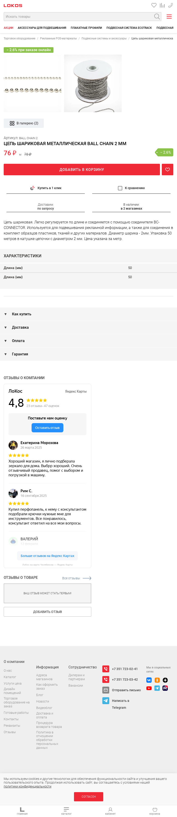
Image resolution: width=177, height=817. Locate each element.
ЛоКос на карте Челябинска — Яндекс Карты (47, 564)
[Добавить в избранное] (167, 169)
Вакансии (75, 685)
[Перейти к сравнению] (162, 5)
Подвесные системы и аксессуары (104, 38)
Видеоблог (44, 708)
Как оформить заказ (47, 686)
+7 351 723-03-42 (170, 4)
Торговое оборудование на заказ (17, 702)
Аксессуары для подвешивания (42, 27)
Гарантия (19, 354)
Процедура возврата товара (49, 725)
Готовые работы (16, 713)
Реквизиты (12, 725)
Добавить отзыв (47, 612)
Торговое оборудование (19, 38)
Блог (39, 695)
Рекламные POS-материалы (58, 38)
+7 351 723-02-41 (125, 669)
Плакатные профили (86, 27)
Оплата (18, 341)
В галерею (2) (27, 123)
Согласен (89, 796)
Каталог (10, 677)
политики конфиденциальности (27, 786)
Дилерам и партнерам (76, 677)
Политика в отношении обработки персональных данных (47, 740)
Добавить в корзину (81, 169)
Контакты (11, 719)
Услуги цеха (13, 683)
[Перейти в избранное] (154, 5)
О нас (8, 670)
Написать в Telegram (120, 701)
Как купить (21, 314)
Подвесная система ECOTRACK (129, 27)
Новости (42, 701)
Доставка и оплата (44, 715)
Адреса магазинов (44, 677)
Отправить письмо (126, 690)
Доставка (20, 327)
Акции (8, 27)
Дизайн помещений (12, 691)
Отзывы (10, 732)
